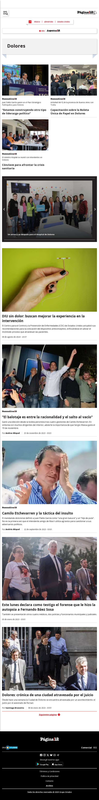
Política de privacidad (49, 776)
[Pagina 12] (87, 13)
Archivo (49, 785)
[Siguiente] (94, 209)
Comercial (86, 747)
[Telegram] (58, 755)
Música (37, 21)
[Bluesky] (51, 755)
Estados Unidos (63, 21)
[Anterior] (4, 209)
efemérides (48, 21)
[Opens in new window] (43, 764)
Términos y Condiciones (49, 771)
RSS (95, 747)
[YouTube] (54, 755)
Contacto (49, 781)
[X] (48, 755)
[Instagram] (44, 755)
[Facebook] (41, 755)
